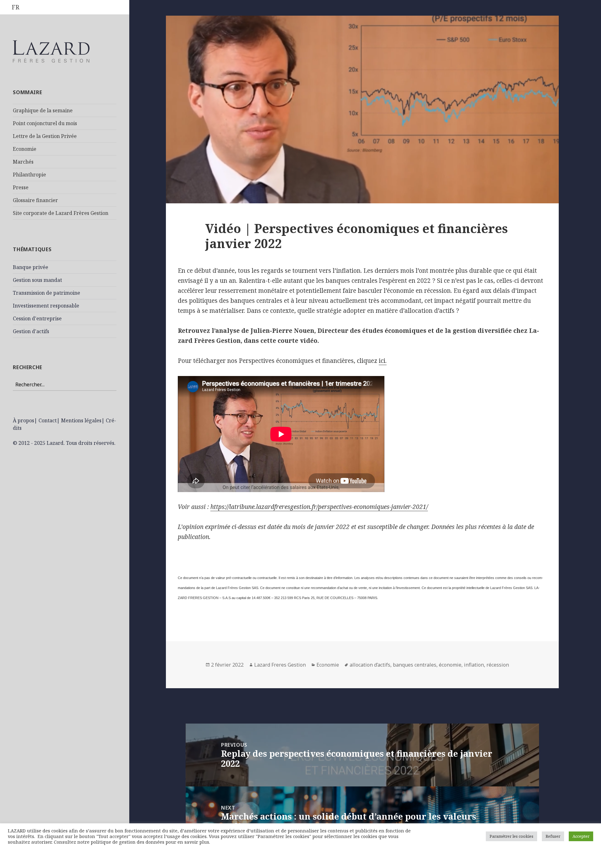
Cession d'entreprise (37, 318)
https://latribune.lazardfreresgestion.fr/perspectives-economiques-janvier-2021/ (319, 507)
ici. (383, 361)
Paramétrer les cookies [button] (511, 836)
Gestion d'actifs (31, 331)
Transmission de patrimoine (46, 292)
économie (450, 664)
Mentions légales (81, 420)
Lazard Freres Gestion (280, 664)
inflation (474, 664)
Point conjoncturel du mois (45, 123)
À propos (23, 420)
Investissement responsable (46, 305)
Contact (48, 420)
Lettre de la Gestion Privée (45, 136)
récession (497, 664)
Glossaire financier (35, 200)
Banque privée (30, 267)
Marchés (23, 161)
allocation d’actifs (370, 664)
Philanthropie (29, 174)
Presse (20, 187)
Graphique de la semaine (43, 110)
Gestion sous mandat (37, 280)
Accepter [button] (581, 836)
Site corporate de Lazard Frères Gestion (60, 213)
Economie (24, 148)
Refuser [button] (553, 836)
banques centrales (414, 664)
